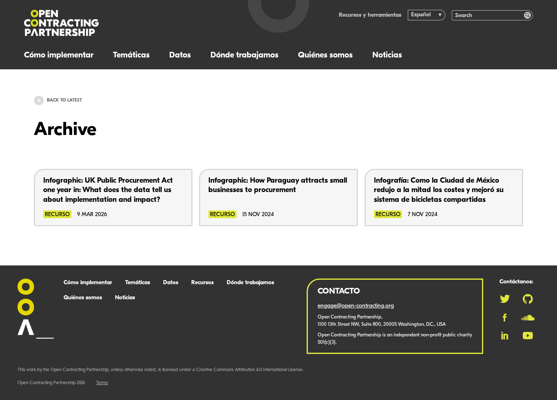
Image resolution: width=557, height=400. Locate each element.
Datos (180, 55)
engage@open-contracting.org (356, 306)
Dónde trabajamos (244, 55)
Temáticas (131, 55)
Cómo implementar (58, 55)
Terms (102, 383)
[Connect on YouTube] (528, 335)
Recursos (202, 283)
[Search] (527, 15)
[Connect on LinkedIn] (504, 335)
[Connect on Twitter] (505, 298)
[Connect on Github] (528, 298)
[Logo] (121, 23)
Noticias (387, 55)
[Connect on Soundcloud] (527, 317)
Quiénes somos (325, 55)
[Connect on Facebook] (504, 317)
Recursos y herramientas (370, 15)
